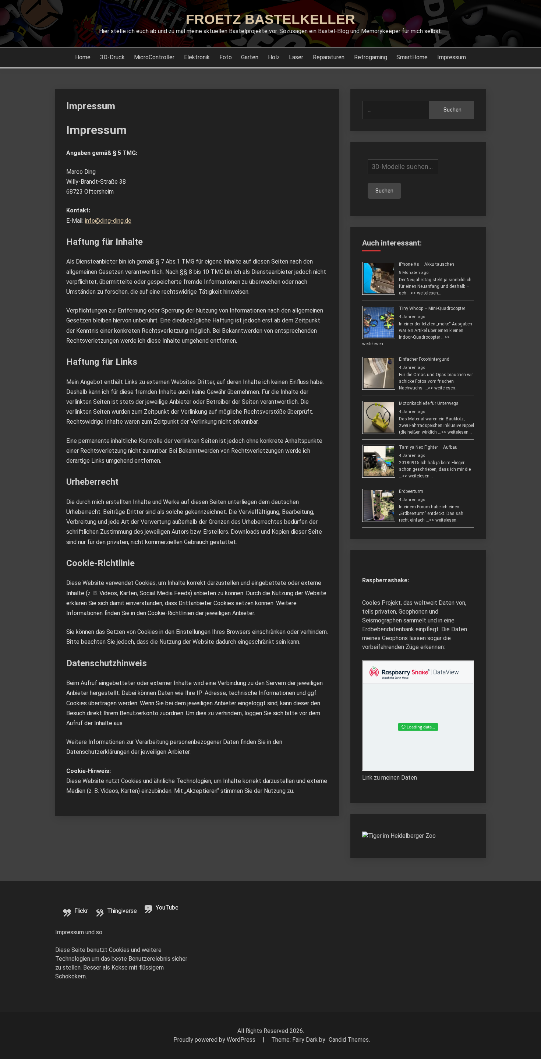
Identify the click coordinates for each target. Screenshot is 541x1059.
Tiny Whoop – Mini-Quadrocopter (432, 308)
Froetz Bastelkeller (270, 19)
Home (83, 57)
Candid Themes (349, 1039)
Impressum (451, 57)
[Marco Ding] (399, 835)
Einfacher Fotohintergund (424, 359)
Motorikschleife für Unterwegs (429, 403)
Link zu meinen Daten (389, 777)
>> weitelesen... (426, 293)
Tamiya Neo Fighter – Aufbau (428, 447)
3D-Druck (112, 57)
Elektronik (197, 57)
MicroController (154, 57)
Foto (225, 57)
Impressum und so (78, 932)
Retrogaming (370, 57)
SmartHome (412, 57)
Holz (274, 57)
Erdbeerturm (411, 491)
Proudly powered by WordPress (215, 1039)
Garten (249, 57)
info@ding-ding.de (108, 220)
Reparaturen (328, 57)
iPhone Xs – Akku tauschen (426, 264)
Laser (296, 57)
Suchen (452, 110)
